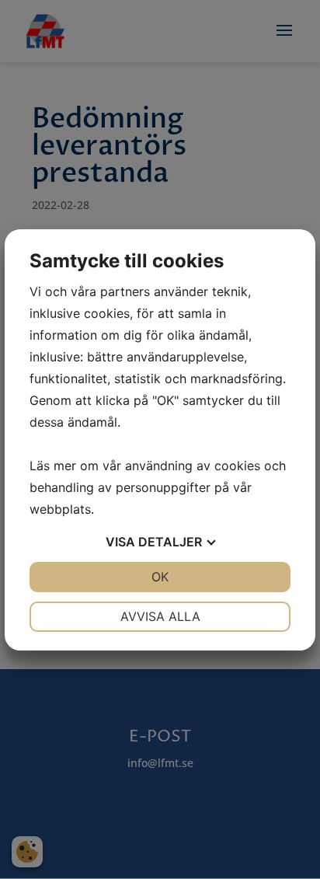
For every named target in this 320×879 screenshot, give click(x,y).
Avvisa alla (160, 616)
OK (160, 576)
